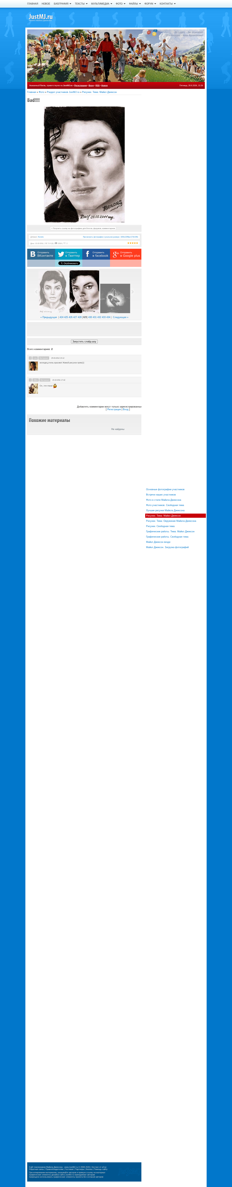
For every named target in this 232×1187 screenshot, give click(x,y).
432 (99, 317)
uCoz (104, 1167)
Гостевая (69, 1169)
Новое (104, 85)
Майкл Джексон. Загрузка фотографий (167, 547)
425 (66, 317)
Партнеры (79, 1169)
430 (90, 317)
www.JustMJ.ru (71, 1167)
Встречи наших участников (161, 494)
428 (80, 317)
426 (70, 317)
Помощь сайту (100, 1169)
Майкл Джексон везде (158, 542)
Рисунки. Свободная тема (160, 526)
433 (104, 317)
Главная (31, 92)
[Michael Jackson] (47, 17)
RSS (98, 85)
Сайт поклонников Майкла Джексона (46, 1167)
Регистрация (80, 85)
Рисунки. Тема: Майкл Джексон (99, 92)
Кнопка (89, 1169)
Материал (43, 358)
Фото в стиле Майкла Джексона (163, 500)
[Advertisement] (84, 329)
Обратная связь (36, 1169)
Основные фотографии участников (165, 489)
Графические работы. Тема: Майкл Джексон (170, 531)
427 (75, 317)
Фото (41, 92)
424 (61, 317)
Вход (91, 85)
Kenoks (41, 237)
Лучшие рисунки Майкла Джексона (165, 510)
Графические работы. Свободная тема (167, 536)
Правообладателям (54, 1169)
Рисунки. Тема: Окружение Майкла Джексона (171, 521)
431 (95, 317)
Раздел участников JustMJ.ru (63, 92)
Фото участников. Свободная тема (165, 505)
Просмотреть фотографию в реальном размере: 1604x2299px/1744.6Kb (110, 237)
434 (108, 317)
